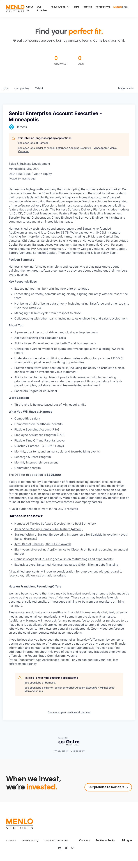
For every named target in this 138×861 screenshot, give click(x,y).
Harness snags (24, 559)
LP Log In (126, 840)
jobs (6, 88)
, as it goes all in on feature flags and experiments (78, 559)
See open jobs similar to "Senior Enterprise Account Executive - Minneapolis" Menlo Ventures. (67, 149)
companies (21, 88)
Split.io (39, 559)
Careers (84, 840)
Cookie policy (78, 750)
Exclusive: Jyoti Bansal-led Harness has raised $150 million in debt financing (66, 564)
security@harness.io (81, 647)
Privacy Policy (30, 840)
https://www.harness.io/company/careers (73, 502)
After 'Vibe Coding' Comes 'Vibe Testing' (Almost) (48, 529)
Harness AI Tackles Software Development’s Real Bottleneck (55, 523)
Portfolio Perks (105, 840)
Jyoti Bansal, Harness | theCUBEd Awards (42, 544)
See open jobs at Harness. (33, 142)
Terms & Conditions (56, 840)
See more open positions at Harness (69, 712)
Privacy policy (61, 750)
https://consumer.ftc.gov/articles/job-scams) (40, 660)
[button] (60, 7)
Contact (11, 840)
